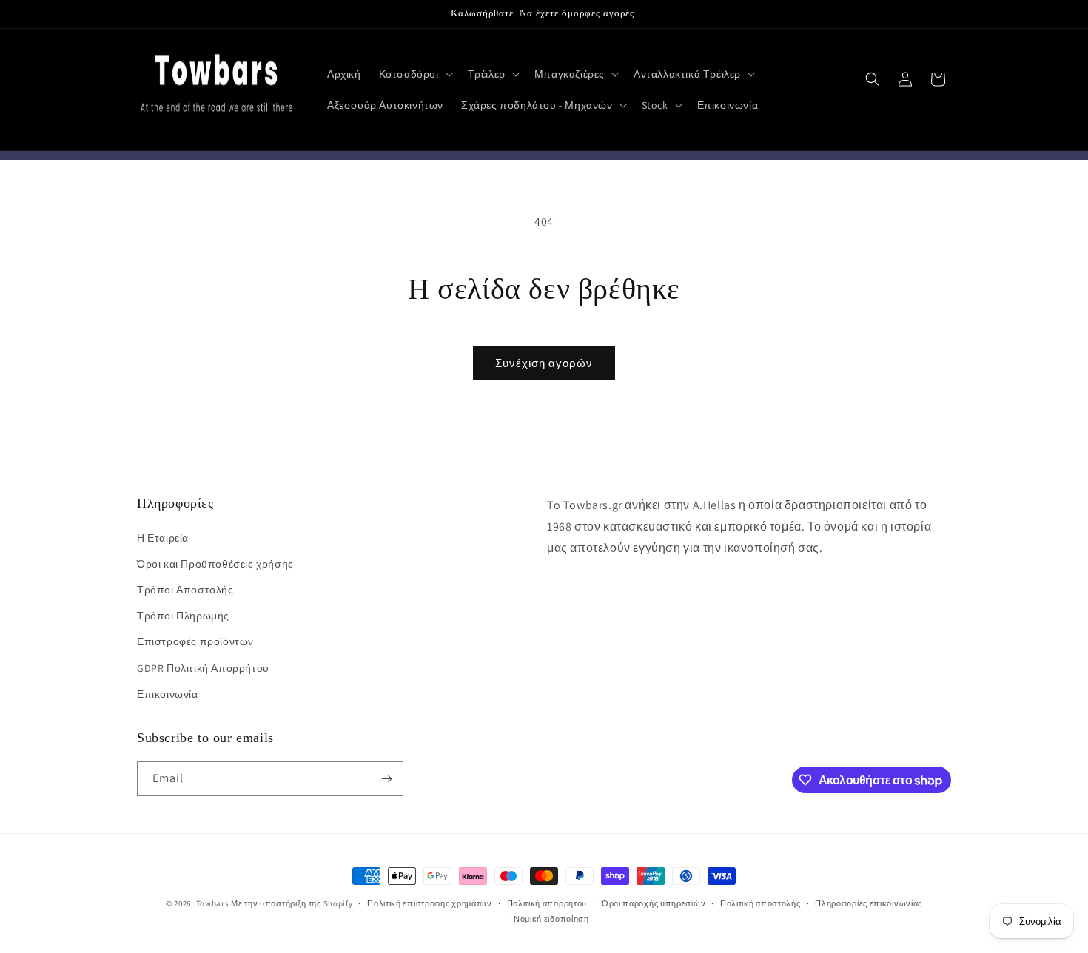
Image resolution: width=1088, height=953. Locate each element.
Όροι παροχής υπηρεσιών (653, 903)
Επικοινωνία (167, 694)
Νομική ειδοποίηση (551, 919)
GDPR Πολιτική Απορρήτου (203, 668)
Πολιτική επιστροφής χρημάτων (429, 903)
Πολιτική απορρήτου (547, 903)
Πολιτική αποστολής (760, 903)
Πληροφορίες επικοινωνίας (868, 903)
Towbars (212, 903)
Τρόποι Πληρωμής (183, 615)
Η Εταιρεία (163, 538)
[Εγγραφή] (386, 778)
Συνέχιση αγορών (544, 363)
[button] (414, 74)
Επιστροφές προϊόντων (195, 641)
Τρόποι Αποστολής (185, 589)
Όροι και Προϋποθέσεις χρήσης (215, 563)
